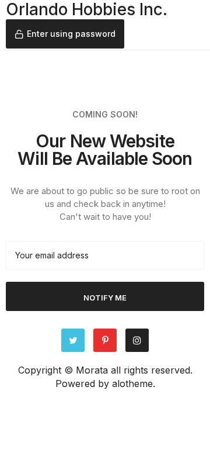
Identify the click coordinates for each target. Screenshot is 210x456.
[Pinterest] (105, 340)
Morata (92, 370)
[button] (65, 34)
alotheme (132, 383)
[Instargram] (137, 340)
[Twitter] (73, 340)
